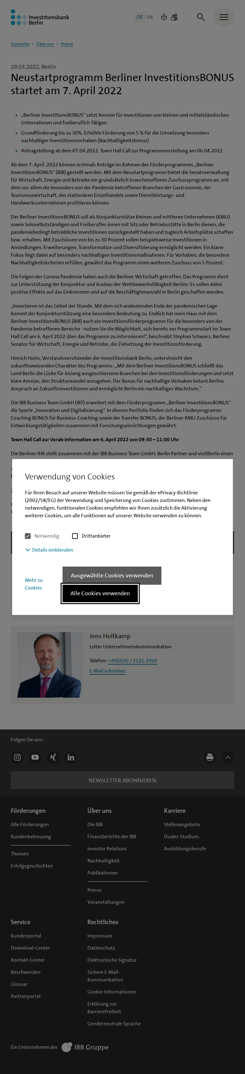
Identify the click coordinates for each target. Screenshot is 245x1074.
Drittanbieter (96, 536)
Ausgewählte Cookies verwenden (112, 575)
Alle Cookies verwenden (100, 593)
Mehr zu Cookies (34, 584)
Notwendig (46, 536)
